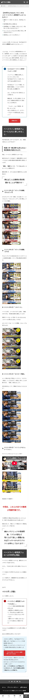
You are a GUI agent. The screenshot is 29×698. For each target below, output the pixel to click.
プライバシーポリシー (12, 687)
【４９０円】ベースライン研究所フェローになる (14, 653)
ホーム (4, 687)
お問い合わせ (23, 687)
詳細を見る (14, 120)
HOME (3, 6)
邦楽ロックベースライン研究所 (19, 690)
